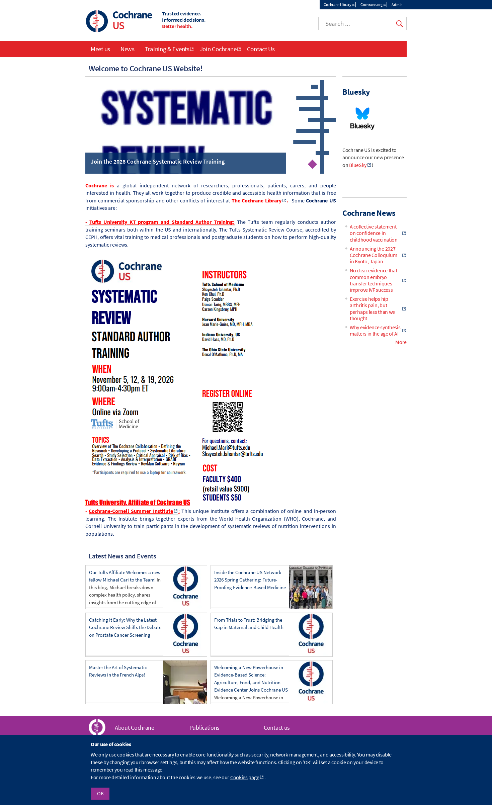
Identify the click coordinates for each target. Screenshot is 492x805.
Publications (204, 727)
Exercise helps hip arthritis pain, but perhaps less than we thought (372, 308)
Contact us (277, 727)
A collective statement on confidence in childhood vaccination (374, 233)
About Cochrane (134, 727)
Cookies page (244, 777)
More (401, 342)
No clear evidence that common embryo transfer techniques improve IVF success (373, 280)
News (127, 49)
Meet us (100, 49)
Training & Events (167, 49)
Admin (397, 4)
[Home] (97, 21)
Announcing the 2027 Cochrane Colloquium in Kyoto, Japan (373, 255)
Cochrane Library (337, 4)
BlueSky (357, 165)
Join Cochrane (218, 49)
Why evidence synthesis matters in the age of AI (375, 330)
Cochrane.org (371, 4)
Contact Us (261, 49)
